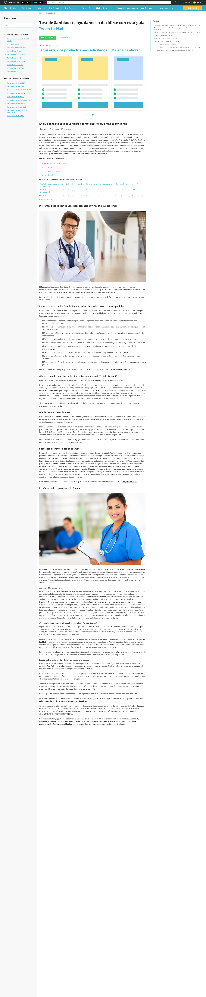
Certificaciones (147, 8)
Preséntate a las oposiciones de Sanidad (166, 41)
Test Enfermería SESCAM (16, 61)
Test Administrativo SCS (15, 116)
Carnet (16, 8)
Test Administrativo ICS (15, 97)
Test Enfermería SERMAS (16, 55)
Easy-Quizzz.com (129, 482)
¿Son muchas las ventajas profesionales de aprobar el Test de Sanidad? (178, 47)
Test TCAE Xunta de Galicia (16, 48)
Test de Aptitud (55, 8)
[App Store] (26, 2)
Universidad (108, 8)
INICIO (41, 13)
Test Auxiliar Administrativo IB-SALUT (18, 40)
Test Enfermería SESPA (15, 72)
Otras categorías (167, 8)
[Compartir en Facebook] (40, 46)
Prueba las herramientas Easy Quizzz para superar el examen (175, 50)
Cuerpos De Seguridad (91, 8)
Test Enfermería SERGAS (15, 68)
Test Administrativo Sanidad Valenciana (17, 111)
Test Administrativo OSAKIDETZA (18, 100)
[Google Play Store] (38, 2)
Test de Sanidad (71, 8)
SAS (97, 390)
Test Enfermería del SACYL (78, 701)
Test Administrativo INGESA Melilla (19, 90)
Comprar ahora (64, 37)
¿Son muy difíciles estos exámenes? (167, 44)
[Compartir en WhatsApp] (50, 46)
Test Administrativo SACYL (16, 104)
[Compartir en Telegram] (56, 46)
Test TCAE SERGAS (13, 44)
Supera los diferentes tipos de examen (165, 38)
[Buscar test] (18, 25)
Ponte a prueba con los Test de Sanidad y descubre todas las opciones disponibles (176, 28)
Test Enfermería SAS (14, 51)
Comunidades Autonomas (127, 8)
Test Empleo (40, 8)
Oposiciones (27, 8)
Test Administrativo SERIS (16, 86)
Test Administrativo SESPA (16, 83)
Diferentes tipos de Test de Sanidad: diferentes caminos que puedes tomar (177, 25)
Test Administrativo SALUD (16, 107)
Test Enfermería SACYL (15, 65)
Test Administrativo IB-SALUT (17, 93)
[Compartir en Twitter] (43, 46)
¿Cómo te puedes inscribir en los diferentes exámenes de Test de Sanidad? (177, 32)
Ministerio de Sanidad (120, 369)
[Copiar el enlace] (53, 46)
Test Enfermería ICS (14, 58)
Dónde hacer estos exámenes (163, 35)
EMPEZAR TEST (48, 38)
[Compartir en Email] (47, 46)
